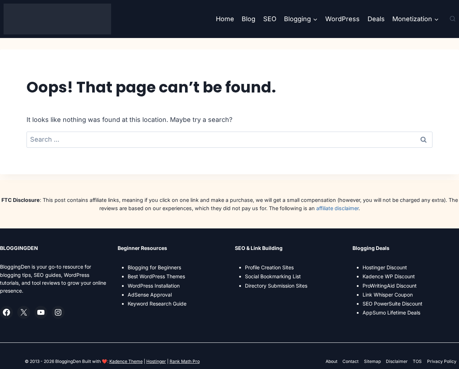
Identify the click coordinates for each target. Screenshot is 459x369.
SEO (269, 19)
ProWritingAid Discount (390, 286)
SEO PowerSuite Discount (392, 304)
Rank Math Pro (185, 361)
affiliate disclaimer (337, 208)
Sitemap (372, 361)
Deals (376, 19)
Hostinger (156, 361)
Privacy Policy (441, 361)
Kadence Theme (126, 361)
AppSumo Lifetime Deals (391, 312)
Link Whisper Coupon (388, 295)
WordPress (342, 19)
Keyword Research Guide (157, 304)
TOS (417, 361)
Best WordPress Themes (156, 276)
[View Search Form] (452, 19)
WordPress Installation (154, 286)
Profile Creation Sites (269, 267)
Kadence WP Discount (389, 276)
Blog (248, 19)
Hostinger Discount (385, 267)
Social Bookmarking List (273, 276)
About (331, 361)
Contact (350, 361)
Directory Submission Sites (276, 286)
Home (225, 19)
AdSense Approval (150, 295)
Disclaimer (397, 361)
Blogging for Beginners (154, 267)
